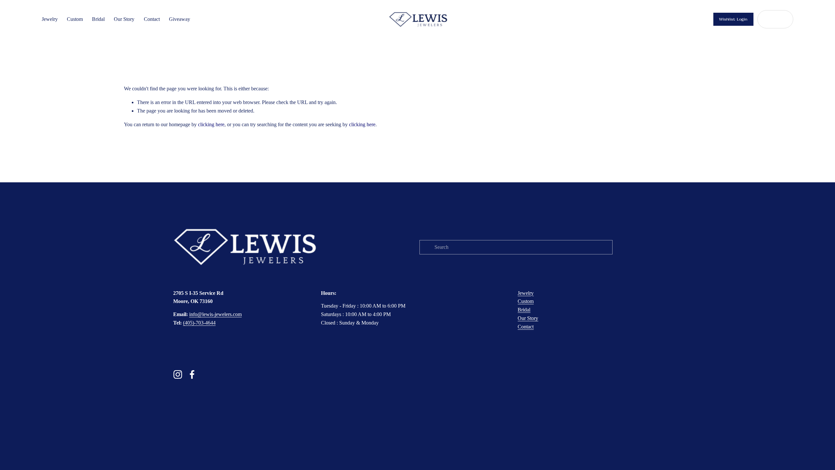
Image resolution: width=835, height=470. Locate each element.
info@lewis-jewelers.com (215, 314)
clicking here (211, 124)
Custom (75, 19)
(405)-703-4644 (199, 323)
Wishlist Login (733, 19)
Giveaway (179, 19)
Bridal (98, 19)
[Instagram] (177, 374)
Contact (152, 19)
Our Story (124, 19)
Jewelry (50, 19)
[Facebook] (192, 374)
